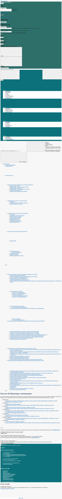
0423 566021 (7, 453)
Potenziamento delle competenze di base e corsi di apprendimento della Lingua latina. (26, 382)
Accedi (2, 3)
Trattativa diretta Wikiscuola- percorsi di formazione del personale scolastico (24, 331)
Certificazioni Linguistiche (10, 164)
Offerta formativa (49, 144)
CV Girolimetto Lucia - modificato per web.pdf (14, 411)
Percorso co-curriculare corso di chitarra (17, 378)
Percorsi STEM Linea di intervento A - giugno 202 (20, 356)
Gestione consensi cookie (8, 478)
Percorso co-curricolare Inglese (18, 292)
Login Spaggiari (31, 30)
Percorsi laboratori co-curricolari (16, 291)
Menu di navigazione (23, 161)
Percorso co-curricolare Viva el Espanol (20, 295)
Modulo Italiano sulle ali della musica (17, 215)
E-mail (13, 28)
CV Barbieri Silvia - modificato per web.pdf (13, 401)
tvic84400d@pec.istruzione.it (15, 455)
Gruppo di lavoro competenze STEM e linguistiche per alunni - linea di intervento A (26, 359)
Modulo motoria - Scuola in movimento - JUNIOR (20, 189)
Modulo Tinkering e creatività (15, 216)
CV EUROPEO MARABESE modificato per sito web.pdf (16, 415)
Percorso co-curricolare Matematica (19, 293)
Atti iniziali (12, 201)
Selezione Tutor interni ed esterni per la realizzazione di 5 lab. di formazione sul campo (26, 336)
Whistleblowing (6, 477)
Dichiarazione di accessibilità (8, 475)
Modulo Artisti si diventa (15, 185)
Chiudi (2, 37)
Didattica (47, 143)
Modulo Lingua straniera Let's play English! (18, 191)
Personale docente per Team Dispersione (18, 275)
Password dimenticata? (4, 12)
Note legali (5, 471)
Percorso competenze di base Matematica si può (19, 277)
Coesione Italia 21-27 (9, 175)
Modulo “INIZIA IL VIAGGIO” (16, 203)
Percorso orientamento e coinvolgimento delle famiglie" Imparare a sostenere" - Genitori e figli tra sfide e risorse (31, 373)
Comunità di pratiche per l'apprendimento (18, 339)
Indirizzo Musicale (8, 166)
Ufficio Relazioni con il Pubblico (9, 474)
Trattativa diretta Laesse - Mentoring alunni (18, 278)
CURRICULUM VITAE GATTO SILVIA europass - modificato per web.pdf (20, 407)
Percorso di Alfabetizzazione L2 (19, 319)
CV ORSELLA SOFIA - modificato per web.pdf (14, 421)
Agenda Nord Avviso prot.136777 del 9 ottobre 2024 (18, 213)
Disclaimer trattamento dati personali (7, 488)
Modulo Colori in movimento (15, 190)
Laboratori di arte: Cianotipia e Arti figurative (18, 376)
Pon (6, 390)
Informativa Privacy (6, 473)
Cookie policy (5, 470)
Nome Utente (14, 9)
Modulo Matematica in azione (16, 220)
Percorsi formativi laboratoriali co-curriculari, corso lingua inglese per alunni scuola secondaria (28, 377)
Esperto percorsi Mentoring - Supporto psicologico (19, 279)
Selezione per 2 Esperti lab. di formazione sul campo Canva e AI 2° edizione (24, 333)
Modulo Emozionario (14, 254)
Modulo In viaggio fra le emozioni (16, 255)
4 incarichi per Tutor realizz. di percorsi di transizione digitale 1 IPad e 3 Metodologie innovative (28, 334)
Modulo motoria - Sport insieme (16, 188)
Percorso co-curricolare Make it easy (20, 296)
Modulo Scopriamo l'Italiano (15, 217)
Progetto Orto (12, 387)
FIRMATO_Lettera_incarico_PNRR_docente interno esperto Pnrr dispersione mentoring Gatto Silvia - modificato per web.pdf (29, 408)
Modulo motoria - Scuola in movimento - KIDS (19, 186)
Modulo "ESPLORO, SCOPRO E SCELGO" (19, 202)
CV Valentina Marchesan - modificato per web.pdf (15, 419)
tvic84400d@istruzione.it (15, 454)
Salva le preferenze (9, 443)
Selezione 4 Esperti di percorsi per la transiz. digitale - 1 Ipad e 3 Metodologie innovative (27, 335)
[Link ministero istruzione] (5, 2)
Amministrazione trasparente (8, 479)
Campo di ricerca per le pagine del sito (7, 150)
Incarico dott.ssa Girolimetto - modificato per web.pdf (15, 412)
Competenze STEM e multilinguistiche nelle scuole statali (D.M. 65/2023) (22, 348)
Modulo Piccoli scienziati (15, 219)
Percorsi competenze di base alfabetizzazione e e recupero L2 (22, 388)
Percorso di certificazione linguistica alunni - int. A (19, 357)
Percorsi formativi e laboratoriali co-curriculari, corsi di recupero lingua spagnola (25, 374)
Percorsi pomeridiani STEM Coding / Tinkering (19, 358)
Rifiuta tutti (10, 432)
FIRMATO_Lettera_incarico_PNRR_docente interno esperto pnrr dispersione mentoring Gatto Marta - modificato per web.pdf (29, 405)
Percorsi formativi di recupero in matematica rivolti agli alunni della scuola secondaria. (26, 375)
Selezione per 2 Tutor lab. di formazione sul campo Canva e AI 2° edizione (24, 332)
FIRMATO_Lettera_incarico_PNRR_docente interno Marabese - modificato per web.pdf (22, 416)
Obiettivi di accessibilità (7, 476)
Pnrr (47, 145)
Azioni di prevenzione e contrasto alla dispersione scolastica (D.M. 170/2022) (53, 147)
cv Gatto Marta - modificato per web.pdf (13, 404)
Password (14, 10)
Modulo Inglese (13, 240)
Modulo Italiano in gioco (15, 222)
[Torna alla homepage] (31, 69)
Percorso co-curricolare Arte (18, 294)
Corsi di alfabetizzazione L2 (15, 379)
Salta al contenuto (3, 1)
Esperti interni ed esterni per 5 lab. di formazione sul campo (21, 337)
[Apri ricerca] (52, 74)
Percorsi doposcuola (16, 318)
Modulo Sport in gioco (14, 253)
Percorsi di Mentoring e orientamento (53, 150)
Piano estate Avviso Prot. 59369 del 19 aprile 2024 (17, 231)
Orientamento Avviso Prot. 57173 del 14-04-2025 (17, 200)
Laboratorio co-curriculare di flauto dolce (18, 389)
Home (47, 142)
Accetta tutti (19, 432)
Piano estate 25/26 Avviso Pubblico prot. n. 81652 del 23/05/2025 (20, 184)
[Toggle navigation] (10, 74)
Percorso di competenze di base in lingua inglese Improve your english (23, 276)
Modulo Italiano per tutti (14, 218)
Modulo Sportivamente (14, 251)
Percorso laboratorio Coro (15, 384)
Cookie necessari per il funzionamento (7, 440)
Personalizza (3, 432)
